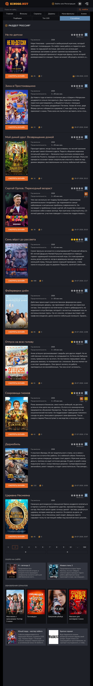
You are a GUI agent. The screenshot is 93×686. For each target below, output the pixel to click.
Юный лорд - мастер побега (30, 631)
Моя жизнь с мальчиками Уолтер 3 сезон (14, 618)
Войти (57, 3)
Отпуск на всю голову (19, 342)
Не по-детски (13, 34)
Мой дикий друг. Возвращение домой (29, 137)
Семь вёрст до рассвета (20, 239)
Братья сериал (66, 631)
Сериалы (38, 13)
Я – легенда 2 (24, 565)
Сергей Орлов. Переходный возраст (28, 188)
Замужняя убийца (55, 616)
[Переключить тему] (80, 3)
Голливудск (32, 616)
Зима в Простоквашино (20, 86)
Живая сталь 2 (66, 565)
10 (70, 547)
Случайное (75, 18)
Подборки (17, 18)
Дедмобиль (12, 444)
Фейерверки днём (17, 290)
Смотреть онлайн (16, 76)
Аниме (84, 13)
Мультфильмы (68, 13)
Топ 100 (46, 18)
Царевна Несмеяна (17, 495)
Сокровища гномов (17, 393)
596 (84, 547)
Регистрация (69, 3)
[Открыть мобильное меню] (86, 3)
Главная (9, 13)
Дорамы (51, 13)
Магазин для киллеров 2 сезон (76, 617)
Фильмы (23, 13)
